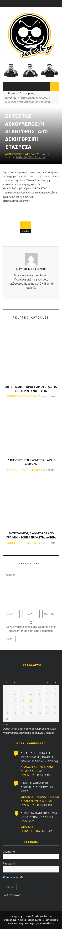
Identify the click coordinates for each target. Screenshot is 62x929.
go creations (44, 923)
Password (9, 863)
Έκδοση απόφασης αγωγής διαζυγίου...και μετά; (38, 787)
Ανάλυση (27, 766)
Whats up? (28, 796)
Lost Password (12, 895)
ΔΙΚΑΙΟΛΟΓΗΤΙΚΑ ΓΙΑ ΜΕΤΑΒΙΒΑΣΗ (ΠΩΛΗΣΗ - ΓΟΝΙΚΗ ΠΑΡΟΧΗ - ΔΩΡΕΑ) (39, 757)
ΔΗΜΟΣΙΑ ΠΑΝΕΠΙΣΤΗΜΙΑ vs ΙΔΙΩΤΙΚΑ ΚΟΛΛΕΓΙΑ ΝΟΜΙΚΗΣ (39, 817)
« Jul (5, 724)
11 (15, 782)
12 (15, 752)
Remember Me (14, 877)
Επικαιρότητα (30, 831)
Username (9, 851)
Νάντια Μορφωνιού (30, 157)
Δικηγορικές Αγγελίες (22, 154)
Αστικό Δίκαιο (43, 766)
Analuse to (39, 916)
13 (31, 700)
